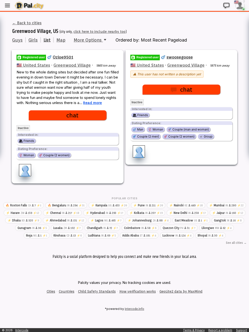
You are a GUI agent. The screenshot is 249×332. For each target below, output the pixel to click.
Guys (17, 40)
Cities (51, 291)
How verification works (137, 291)
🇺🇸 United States (33, 65)
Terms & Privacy (194, 330)
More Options (88, 40)
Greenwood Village (72, 65)
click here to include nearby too (99, 32)
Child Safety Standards (97, 291)
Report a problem (220, 330)
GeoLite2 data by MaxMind (181, 291)
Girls (33, 40)
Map (60, 40)
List (47, 40)
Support (241, 330)
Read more (92, 103)
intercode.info (134, 309)
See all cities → (236, 243)
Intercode (21, 330)
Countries (66, 291)
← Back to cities (27, 23)
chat (72, 115)
